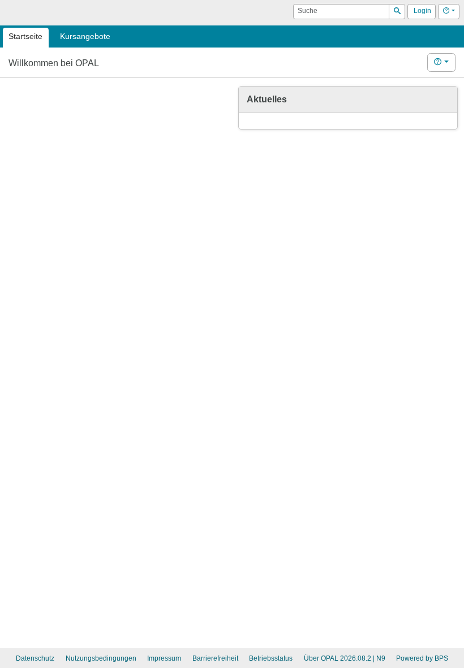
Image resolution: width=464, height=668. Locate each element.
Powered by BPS (422, 658)
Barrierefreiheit (215, 658)
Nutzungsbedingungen (101, 658)
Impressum (164, 658)
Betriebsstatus (271, 658)
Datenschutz (35, 658)
